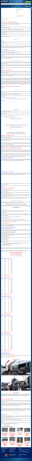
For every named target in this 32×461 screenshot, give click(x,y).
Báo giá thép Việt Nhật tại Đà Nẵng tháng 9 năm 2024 (5, 443)
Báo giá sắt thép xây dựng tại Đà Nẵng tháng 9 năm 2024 (12, 434)
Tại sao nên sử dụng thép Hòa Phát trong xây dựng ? (10, 117)
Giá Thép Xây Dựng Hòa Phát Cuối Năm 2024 (5, 433)
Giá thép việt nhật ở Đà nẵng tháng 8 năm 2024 (20, 444)
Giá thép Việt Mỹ (3, 450)
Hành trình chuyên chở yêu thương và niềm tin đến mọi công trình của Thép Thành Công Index (17, 124)
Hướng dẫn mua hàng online (12, 449)
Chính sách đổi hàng (11, 451)
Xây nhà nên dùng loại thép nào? (27, 433)
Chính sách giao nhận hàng (12, 450)
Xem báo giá (12, 444)
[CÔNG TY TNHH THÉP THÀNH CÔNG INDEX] (4, 1)
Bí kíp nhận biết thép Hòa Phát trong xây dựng (10, 116)
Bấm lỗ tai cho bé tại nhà (19, 433)
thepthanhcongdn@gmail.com (24, 451)
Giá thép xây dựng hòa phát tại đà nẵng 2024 (12, 443)
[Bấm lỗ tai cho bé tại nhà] (20, 429)
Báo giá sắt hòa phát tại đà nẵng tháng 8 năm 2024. (27, 443)
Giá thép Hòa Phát (4, 451)
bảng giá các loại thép (6, 424)
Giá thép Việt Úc (3, 449)
